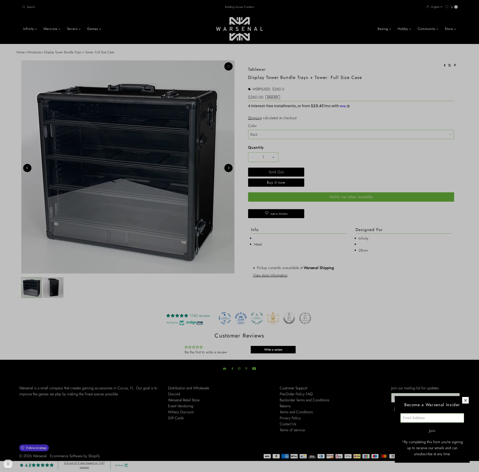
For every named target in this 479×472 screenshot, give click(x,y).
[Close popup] (465, 400)
